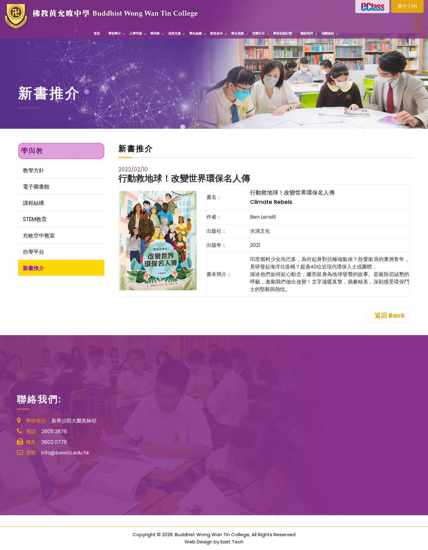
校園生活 (258, 33)
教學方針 (33, 170)
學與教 (155, 33)
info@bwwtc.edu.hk (65, 452)
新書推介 (33, 268)
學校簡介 (114, 33)
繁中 (402, 6)
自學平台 (33, 252)
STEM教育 (35, 219)
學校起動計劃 (282, 33)
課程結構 (33, 203)
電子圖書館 (36, 186)
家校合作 (216, 33)
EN (414, 6)
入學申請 (135, 33)
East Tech (232, 541)
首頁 (97, 33)
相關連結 (327, 33)
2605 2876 (54, 431)
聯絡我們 (306, 33)
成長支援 (174, 33)
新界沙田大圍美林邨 (74, 420)
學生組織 (195, 33)
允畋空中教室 (39, 235)
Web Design (198, 541)
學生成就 (237, 33)
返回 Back (390, 315)
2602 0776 (54, 442)
